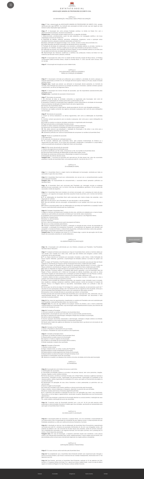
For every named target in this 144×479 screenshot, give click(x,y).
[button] (11, 4)
